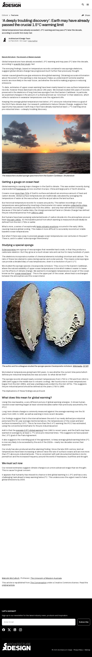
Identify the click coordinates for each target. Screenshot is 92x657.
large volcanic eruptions (47, 227)
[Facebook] (3, 629)
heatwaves (21, 189)
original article (8, 585)
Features (14, 15)
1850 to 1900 (37, 213)
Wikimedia (77, 366)
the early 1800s (14, 220)
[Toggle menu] (87, 4)
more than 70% (22, 193)
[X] (9, 629)
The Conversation (38, 583)
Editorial (5, 15)
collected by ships (79, 205)
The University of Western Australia (28, 57)
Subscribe (83, 622)
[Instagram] (20, 629)
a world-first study (22, 64)
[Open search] (82, 4)
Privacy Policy (78, 650)
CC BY (86, 366)
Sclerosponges (9, 250)
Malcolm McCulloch (9, 57)
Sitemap (87, 650)
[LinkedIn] (15, 629)
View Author (32, 41)
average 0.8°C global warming (29, 430)
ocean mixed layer (23, 273)
